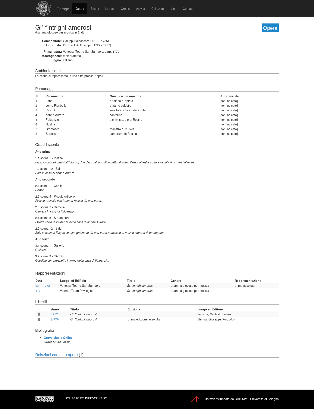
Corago (63, 8)
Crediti (125, 8)
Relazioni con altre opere (56, 354)
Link (173, 8)
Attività (140, 8)
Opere (80, 8)
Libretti (109, 8)
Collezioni (157, 8)
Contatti (188, 8)
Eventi (95, 8)
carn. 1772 (42, 285)
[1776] (55, 319)
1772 (54, 314)
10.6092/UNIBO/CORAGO (89, 398)
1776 (38, 290)
